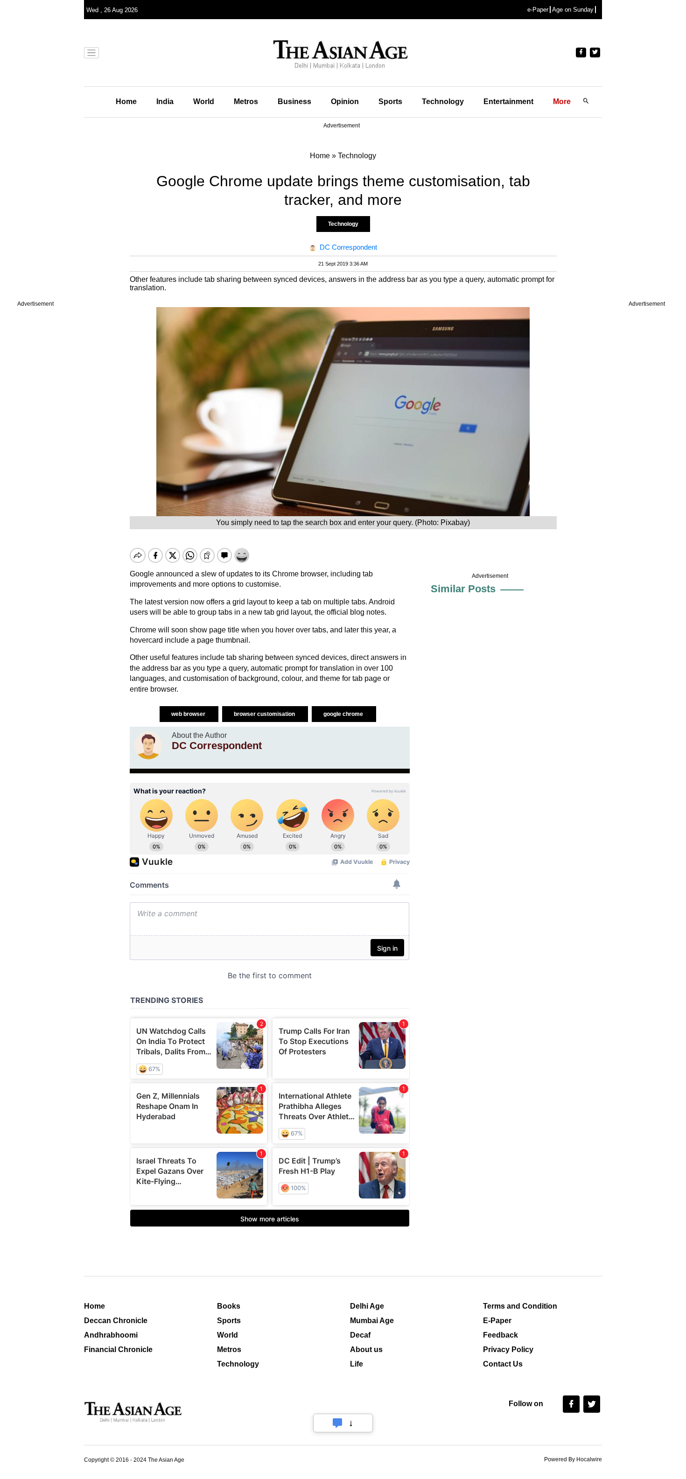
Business (294, 101)
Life (356, 1364)
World (203, 101)
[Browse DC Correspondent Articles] (148, 745)
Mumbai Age (372, 1321)
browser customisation (265, 714)
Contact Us (503, 1364)
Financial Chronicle (118, 1349)
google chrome (343, 714)
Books (228, 1306)
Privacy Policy (508, 1349)
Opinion (345, 101)
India (165, 101)
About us (366, 1349)
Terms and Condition (520, 1306)
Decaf (360, 1335)
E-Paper (497, 1321)
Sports (390, 101)
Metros (246, 101)
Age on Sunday (573, 9)
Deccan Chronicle (115, 1321)
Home (126, 101)
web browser (189, 714)
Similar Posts (463, 589)
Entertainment (508, 101)
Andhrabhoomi (111, 1335)
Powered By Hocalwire (573, 1459)
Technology (443, 101)
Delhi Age (367, 1306)
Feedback (500, 1335)
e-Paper (537, 9)
